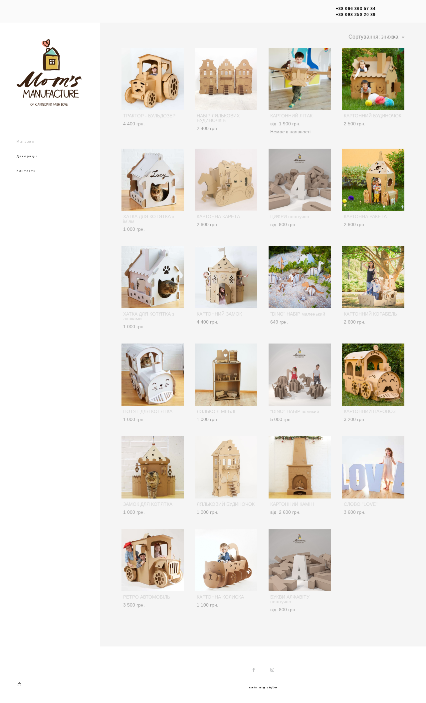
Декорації (27, 156)
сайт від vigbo (263, 687)
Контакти (26, 171)
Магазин (26, 141)
